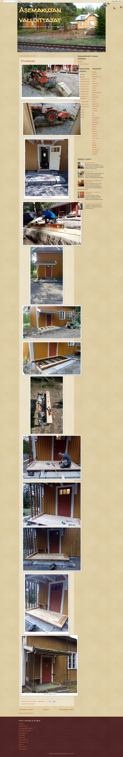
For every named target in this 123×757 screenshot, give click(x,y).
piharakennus (96, 117)
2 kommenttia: (41, 701)
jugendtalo (95, 83)
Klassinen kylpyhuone (25, 730)
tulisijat (94, 147)
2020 (81, 117)
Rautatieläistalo (23, 739)
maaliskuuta (84, 84)
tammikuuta (84, 79)
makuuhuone (95, 106)
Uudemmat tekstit (26, 709)
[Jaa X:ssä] (52, 701)
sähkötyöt (95, 136)
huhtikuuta (84, 86)
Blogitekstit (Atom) (28, 713)
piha (28, 704)
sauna (94, 126)
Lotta (81, 61)
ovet (93, 113)
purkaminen (95, 122)
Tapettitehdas (22, 746)
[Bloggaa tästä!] (50, 701)
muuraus (94, 108)
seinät (94, 129)
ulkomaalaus (95, 149)
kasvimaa (94, 85)
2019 (81, 115)
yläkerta (94, 154)
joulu (93, 81)
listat (93, 101)
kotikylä (94, 95)
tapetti (94, 143)
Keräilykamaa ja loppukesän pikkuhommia (93, 181)
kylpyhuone (95, 97)
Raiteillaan (22, 737)
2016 (81, 77)
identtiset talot (96, 76)
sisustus (94, 131)
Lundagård (22, 735)
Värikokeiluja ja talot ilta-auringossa (93, 192)
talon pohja (95, 138)
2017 (81, 110)
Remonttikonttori (23, 742)
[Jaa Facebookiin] (53, 701)
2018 (81, 112)
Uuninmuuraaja (23, 749)
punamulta (95, 120)
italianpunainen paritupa (26, 728)
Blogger (71, 753)
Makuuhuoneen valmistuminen (93, 204)
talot (93, 140)
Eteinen (94, 72)
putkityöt (94, 124)
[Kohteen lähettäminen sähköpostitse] (48, 701)
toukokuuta (84, 89)
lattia (93, 99)
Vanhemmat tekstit (66, 709)
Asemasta (21, 724)
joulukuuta (84, 106)
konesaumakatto (96, 92)
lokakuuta (84, 104)
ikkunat (94, 79)
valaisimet (95, 152)
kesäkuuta (84, 91)
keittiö (94, 88)
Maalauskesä (89, 171)
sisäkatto (94, 133)
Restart (21, 744)
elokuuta (83, 96)
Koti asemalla (23, 733)
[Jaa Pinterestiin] (55, 701)
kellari (94, 90)
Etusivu (46, 709)
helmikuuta (84, 81)
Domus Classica (23, 726)
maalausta (95, 104)
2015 (81, 74)
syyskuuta (84, 101)
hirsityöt (94, 74)
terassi (32, 704)
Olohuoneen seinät (90, 163)
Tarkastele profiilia (83, 64)
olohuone (94, 110)
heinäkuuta (84, 94)
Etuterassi (28, 61)
